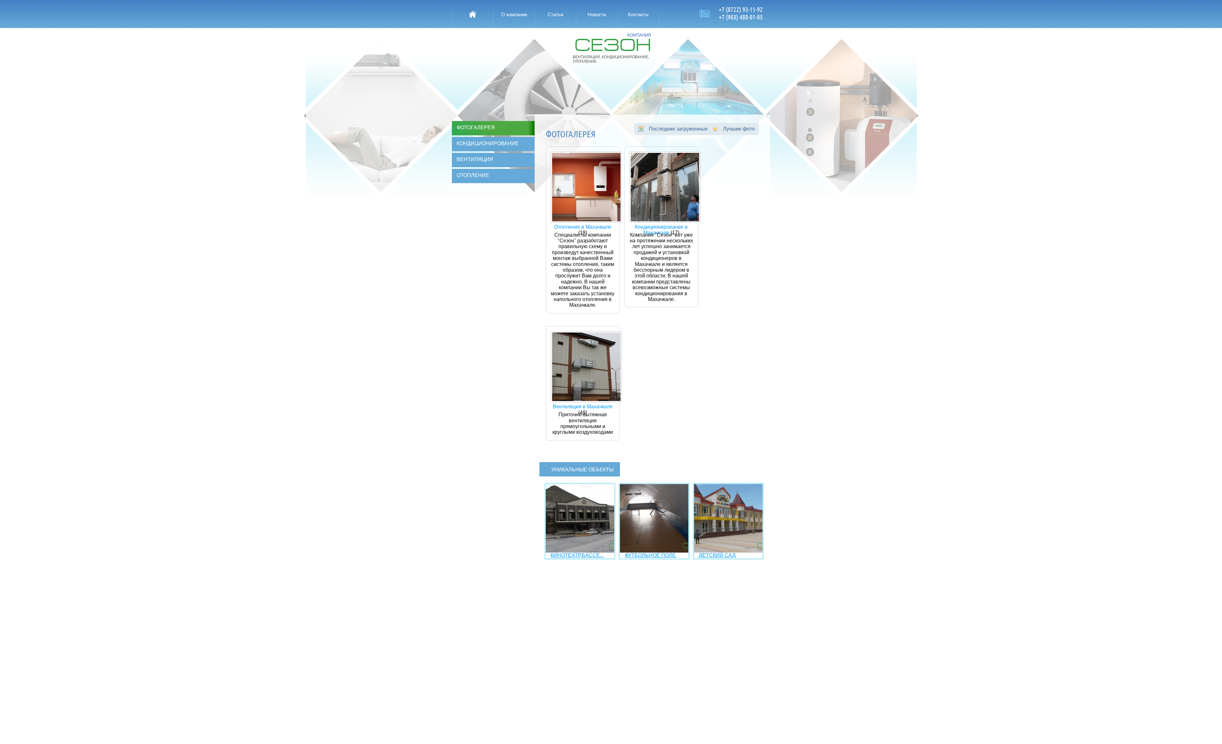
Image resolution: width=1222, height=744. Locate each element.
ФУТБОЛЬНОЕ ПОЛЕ (650, 555)
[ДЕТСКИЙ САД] (728, 551)
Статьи (555, 14)
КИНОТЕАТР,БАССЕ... (577, 555)
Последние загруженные (678, 129)
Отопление (473, 175)
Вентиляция (475, 159)
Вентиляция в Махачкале (583, 406)
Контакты (638, 14)
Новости (596, 14)
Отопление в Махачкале (582, 227)
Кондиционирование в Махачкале (661, 229)
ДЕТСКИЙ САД (717, 555)
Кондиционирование (488, 143)
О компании (514, 14)
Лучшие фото (739, 129)
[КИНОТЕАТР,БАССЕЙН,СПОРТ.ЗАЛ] (580, 551)
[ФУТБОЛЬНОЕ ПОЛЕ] (654, 551)
